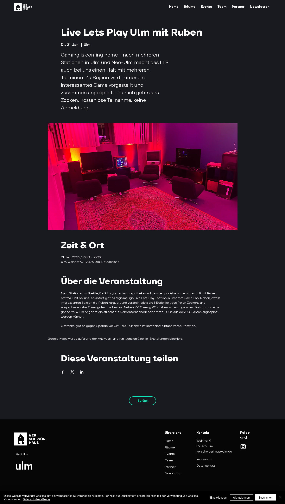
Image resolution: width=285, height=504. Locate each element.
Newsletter (173, 473)
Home (169, 441)
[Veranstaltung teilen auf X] (72, 372)
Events (170, 454)
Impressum (204, 459)
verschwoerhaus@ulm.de (214, 451)
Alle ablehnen (241, 497)
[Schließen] (280, 497)
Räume (170, 447)
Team (169, 460)
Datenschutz (205, 466)
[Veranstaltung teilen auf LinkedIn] (82, 372)
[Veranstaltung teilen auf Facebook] (63, 372)
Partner (170, 467)
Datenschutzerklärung (36, 499)
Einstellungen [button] (218, 497)
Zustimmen (265, 497)
